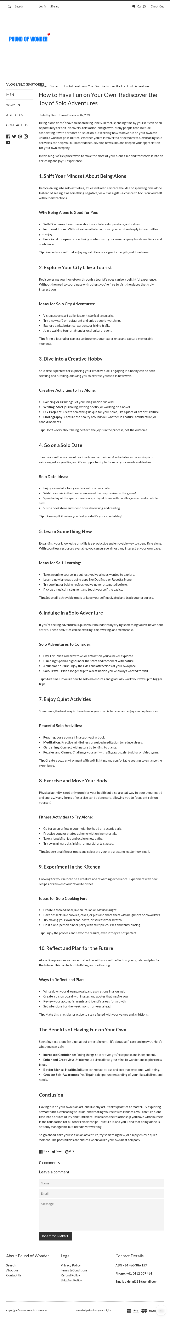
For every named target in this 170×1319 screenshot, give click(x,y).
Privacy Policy (71, 1265)
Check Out (157, 6)
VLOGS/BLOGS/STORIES (19, 84)
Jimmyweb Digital (101, 1310)
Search (11, 1265)
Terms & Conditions (74, 1270)
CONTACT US (17, 125)
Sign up (54, 6)
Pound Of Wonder (37, 1310)
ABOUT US (14, 115)
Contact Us (14, 1275)
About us (12, 1270)
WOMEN (13, 105)
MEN (10, 94)
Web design (82, 1310)
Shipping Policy (71, 1280)
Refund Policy (70, 1275)
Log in (42, 6)
